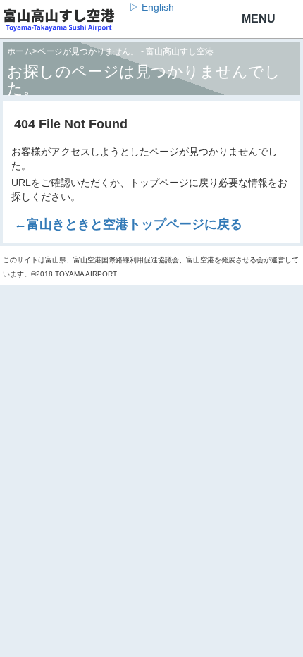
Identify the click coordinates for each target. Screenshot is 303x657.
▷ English (151, 7)
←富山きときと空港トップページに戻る (128, 224)
